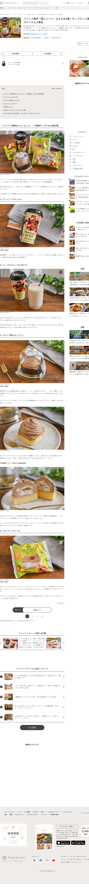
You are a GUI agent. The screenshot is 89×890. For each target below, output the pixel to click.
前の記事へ (16, 54)
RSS (74, 859)
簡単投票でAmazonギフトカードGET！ (35, 34)
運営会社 (63, 862)
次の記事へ (48, 54)
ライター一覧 (69, 856)
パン (53, 8)
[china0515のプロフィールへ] (32, 63)
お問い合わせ (83, 856)
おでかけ (35, 812)
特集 (5, 814)
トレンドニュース (9, 812)
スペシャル (44, 814)
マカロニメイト (19, 814)
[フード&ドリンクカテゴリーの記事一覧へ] (26, 38)
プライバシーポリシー (76, 862)
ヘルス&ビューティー (53, 812)
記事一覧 (63, 856)
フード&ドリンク (67, 812)
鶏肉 (57, 8)
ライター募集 (76, 856)
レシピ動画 (66, 3)
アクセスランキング (32, 814)
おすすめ (80, 3)
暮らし (42, 812)
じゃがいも (47, 8)
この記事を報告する (60, 603)
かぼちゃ (20, 8)
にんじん (41, 8)
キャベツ (31, 8)
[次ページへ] (42, 616)
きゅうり (25, 8)
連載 (11, 814)
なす (9, 8)
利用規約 (68, 862)
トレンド (73, 3)
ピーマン (14, 8)
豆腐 (36, 8)
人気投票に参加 (54, 814)
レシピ (19, 812)
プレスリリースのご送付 (66, 859)
